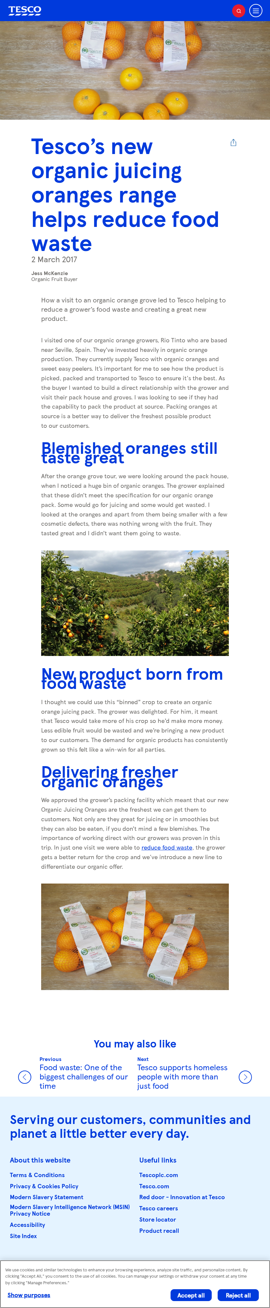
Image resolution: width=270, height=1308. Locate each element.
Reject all (238, 1295)
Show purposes (29, 1295)
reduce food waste (167, 847)
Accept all (191, 1295)
